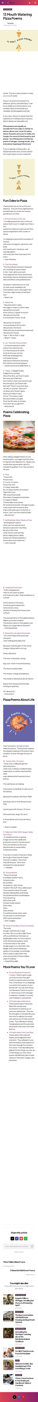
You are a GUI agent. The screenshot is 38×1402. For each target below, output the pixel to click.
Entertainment (20, 1295)
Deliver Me (9, 302)
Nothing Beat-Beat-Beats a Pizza (18, 520)
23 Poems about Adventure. (20, 1001)
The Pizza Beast (11, 264)
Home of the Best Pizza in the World (20, 926)
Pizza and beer (11, 872)
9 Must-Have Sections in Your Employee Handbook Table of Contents (24, 1382)
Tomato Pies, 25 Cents (15, 761)
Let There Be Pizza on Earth (16, 343)
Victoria (10, 23)
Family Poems (20, 1348)
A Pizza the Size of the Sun (15, 219)
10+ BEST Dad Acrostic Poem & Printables (24, 1352)
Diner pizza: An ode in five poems (17, 633)
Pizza (7, 474)
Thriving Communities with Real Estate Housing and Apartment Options (25, 1318)
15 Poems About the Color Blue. (21, 1032)
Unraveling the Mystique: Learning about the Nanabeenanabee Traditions (23, 1337)
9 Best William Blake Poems (14, 1262)
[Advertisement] (19, 73)
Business (18, 1375)
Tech (17, 1360)
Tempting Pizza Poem (13, 587)
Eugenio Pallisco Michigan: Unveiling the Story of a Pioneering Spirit (24, 1302)
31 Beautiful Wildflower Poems (22, 1270)
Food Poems (8, 9)
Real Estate (19, 1312)
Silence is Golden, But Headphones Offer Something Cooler (24, 1366)
